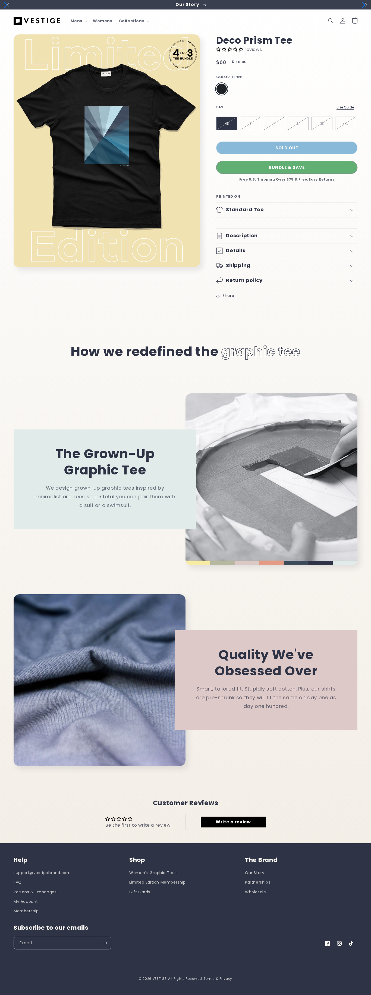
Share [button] (228, 295)
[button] (78, 21)
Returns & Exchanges (35, 892)
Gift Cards (139, 892)
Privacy (225, 979)
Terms (209, 979)
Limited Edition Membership (157, 882)
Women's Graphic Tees (153, 872)
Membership (26, 911)
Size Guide (345, 107)
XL (322, 123)
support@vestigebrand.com (42, 872)
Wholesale (255, 892)
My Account (26, 901)
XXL (345, 123)
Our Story (254, 872)
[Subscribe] (105, 943)
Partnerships (257, 882)
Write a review (233, 822)
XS (227, 123)
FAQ (18, 882)
